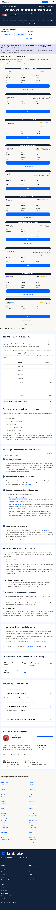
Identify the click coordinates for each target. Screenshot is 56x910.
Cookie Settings (4, 893)
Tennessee (4, 832)
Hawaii (30, 794)
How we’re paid (32, 869)
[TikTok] (15, 902)
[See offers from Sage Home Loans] (10, 174)
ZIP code (30, 31)
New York (3, 820)
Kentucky (31, 801)
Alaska (2, 784)
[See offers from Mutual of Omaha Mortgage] (10, 225)
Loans (2, 877)
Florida (31, 791)
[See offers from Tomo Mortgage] (10, 72)
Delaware (3, 791)
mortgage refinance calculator (30, 646)
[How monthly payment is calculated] (41, 75)
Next (28, 86)
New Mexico (32, 818)
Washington (32, 837)
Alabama (31, 782)
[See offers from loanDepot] (10, 200)
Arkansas (3, 787)
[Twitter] (4, 902)
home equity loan (42, 613)
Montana (3, 813)
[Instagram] (7, 902)
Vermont (31, 834)
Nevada (3, 815)
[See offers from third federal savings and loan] (10, 123)
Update (19, 61)
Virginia (3, 837)
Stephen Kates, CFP (46, 13)
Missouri (31, 811)
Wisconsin (4, 842)
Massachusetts (33, 806)
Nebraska (31, 813)
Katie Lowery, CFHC (30, 13)
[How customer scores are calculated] (49, 71)
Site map (31, 871)
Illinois (30, 796)
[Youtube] (13, 902)
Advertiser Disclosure (42, 6)
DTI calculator (27, 484)
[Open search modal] (50, 1)
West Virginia (32, 839)
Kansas (3, 801)
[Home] (6, 2)
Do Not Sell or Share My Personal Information (11, 895)
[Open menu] (53, 1)
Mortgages (4, 6)
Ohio (30, 823)
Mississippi (4, 811)
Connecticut (32, 789)
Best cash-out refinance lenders (19, 540)
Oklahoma (3, 825)
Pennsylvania (4, 827)
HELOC (50, 613)
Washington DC (5, 839)
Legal (2, 887)
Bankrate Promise (51, 6)
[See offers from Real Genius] (10, 148)
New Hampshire (33, 815)
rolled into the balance (24, 566)
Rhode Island (32, 827)
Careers (30, 874)
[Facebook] (2, 902)
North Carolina (33, 820)
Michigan (3, 808)
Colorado (3, 789)
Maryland (3, 806)
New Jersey (4, 818)
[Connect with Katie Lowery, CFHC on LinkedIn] (8, 766)
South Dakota (32, 830)
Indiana (3, 799)
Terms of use (4, 898)
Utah (2, 834)
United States (4, 782)
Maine (30, 803)
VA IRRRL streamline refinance (40, 519)
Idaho (2, 796)
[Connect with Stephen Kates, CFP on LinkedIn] (29, 766)
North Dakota (4, 823)
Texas (30, 832)
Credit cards (4, 874)
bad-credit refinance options (21, 471)
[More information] (21, 52)
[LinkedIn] (10, 902)
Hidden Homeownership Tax (40, 352)
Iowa (30, 799)
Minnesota (31, 808)
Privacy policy (4, 890)
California (31, 787)
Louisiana (3, 803)
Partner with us (32, 879)
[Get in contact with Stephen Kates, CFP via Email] (31, 766)
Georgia (3, 794)
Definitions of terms (4, 65)
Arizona (31, 784)
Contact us (31, 877)
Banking (3, 871)
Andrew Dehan (17, 13)
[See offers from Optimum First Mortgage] (10, 97)
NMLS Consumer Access (22, 857)
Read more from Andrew (44, 738)
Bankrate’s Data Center (6, 879)
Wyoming (31, 842)
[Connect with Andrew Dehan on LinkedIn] (11, 741)
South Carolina (5, 830)
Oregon (31, 825)
